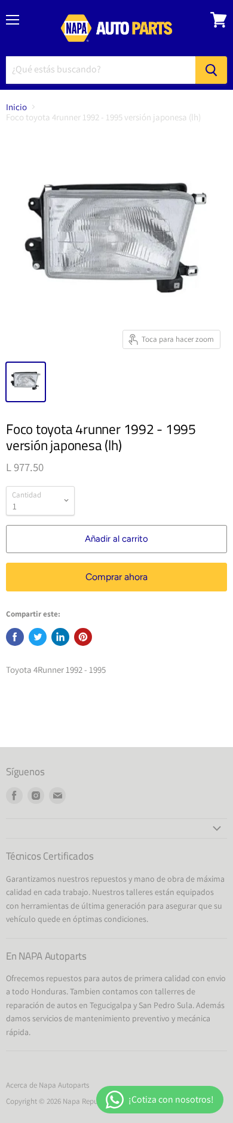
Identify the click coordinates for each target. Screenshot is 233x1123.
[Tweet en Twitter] (38, 637)
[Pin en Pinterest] (83, 637)
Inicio (16, 107)
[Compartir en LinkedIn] (60, 637)
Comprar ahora (116, 576)
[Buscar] (211, 70)
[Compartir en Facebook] (15, 637)
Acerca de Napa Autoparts (47, 1085)
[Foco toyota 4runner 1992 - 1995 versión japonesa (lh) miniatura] (26, 382)
